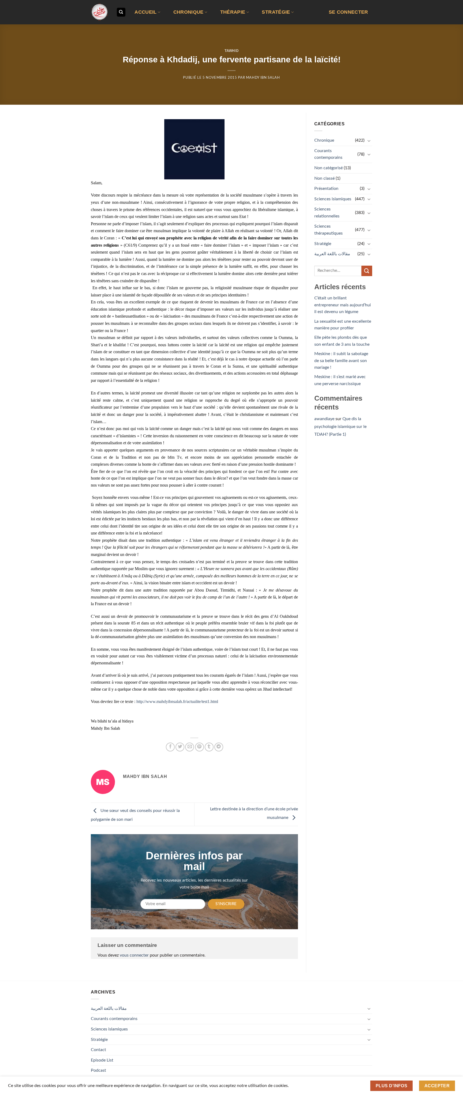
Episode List (102, 1060)
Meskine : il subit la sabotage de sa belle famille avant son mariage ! (341, 361)
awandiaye (324, 419)
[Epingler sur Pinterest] (199, 747)
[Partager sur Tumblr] (209, 747)
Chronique (188, 12)
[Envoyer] (366, 271)
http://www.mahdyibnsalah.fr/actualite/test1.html (177, 701)
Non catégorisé (328, 168)
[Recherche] (121, 12)
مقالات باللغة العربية (332, 254)
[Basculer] (369, 140)
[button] (348, 12)
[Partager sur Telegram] (218, 747)
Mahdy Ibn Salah (263, 78)
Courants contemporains (328, 154)
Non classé (324, 178)
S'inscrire (226, 904)
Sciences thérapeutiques (328, 229)
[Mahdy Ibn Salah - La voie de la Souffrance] (99, 12)
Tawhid (232, 51)
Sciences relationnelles (326, 212)
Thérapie (232, 12)
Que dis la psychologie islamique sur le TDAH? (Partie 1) (340, 427)
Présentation (326, 188)
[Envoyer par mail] (189, 747)
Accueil (145, 12)
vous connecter (134, 955)
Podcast (98, 1070)
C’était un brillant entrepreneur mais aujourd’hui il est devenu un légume (342, 305)
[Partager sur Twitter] (180, 747)
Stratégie (276, 12)
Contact (98, 1050)
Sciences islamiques (332, 199)
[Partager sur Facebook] (170, 747)
